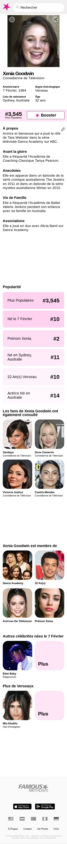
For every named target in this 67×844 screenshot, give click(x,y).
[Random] (55, 19)
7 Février (9, 90)
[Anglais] (10, 818)
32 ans (40, 100)
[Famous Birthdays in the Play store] (45, 806)
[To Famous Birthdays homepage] (6, 7)
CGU (56, 829)
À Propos (13, 829)
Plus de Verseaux (18, 686)
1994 (22, 90)
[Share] (12, 19)
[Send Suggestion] (63, 130)
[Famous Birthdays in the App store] (22, 806)
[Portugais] (33, 818)
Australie (23, 100)
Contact (27, 829)
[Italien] (44, 818)
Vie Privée (42, 829)
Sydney (8, 100)
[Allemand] (56, 818)
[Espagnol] (22, 818)
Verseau (41, 90)
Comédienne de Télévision (23, 78)
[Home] (33, 788)
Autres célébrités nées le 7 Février (33, 636)
